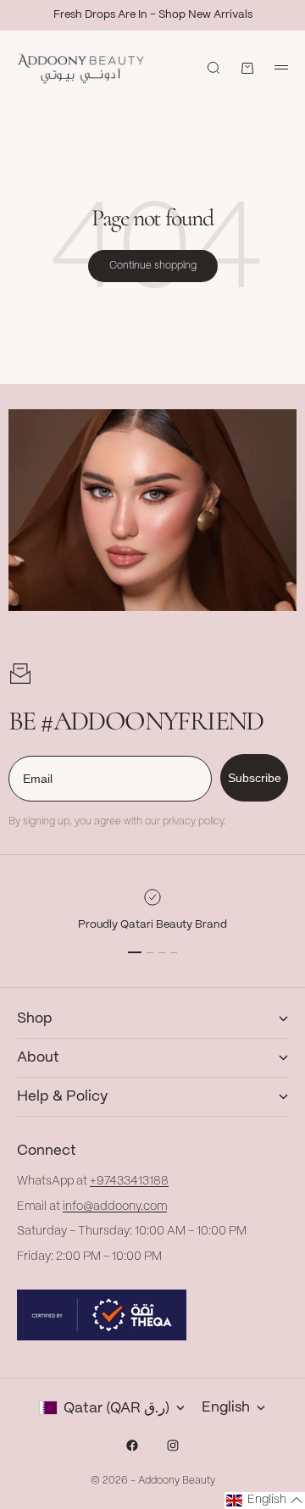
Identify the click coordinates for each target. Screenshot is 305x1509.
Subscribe (254, 778)
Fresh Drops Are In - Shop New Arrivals (152, 14)
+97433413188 (129, 1181)
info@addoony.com (115, 1206)
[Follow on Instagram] (173, 1445)
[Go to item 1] (134, 952)
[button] (265, 1500)
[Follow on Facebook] (132, 1445)
